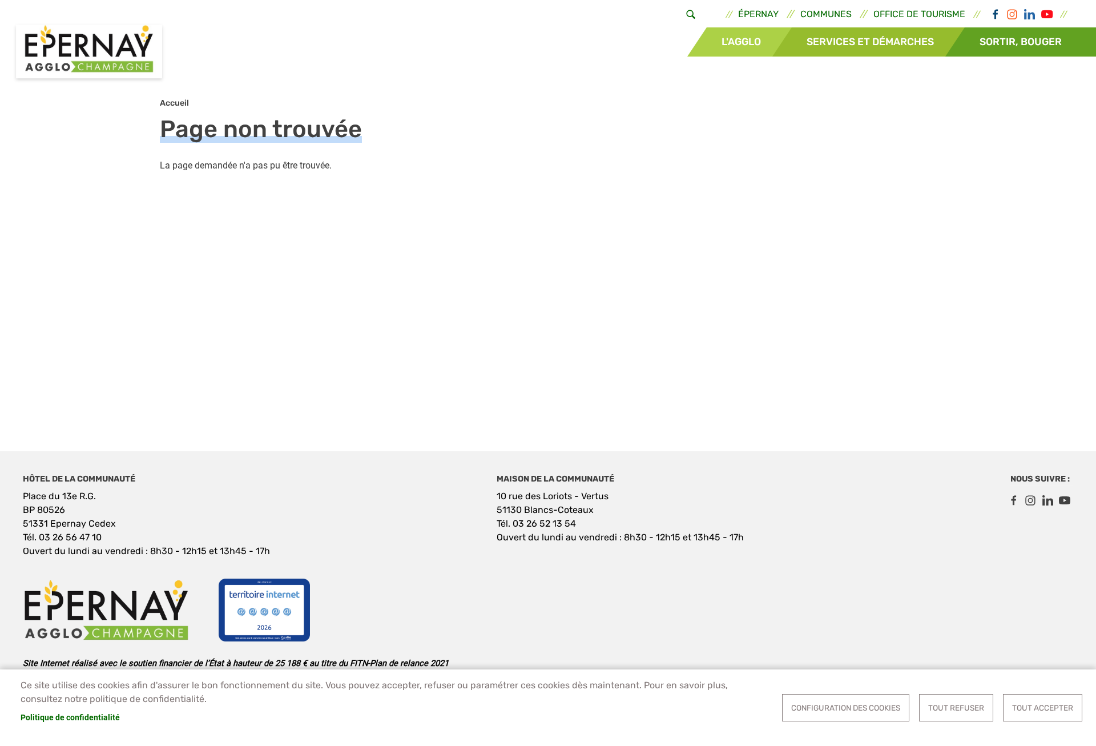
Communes (826, 14)
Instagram (1012, 14)
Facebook (995, 14)
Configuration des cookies (845, 707)
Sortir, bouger (1021, 41)
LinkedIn (1029, 14)
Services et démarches (870, 41)
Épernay (758, 14)
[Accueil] (89, 53)
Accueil (174, 103)
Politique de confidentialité (70, 717)
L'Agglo (741, 41)
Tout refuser (956, 707)
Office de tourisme (919, 14)
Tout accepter (1042, 707)
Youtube (1046, 14)
